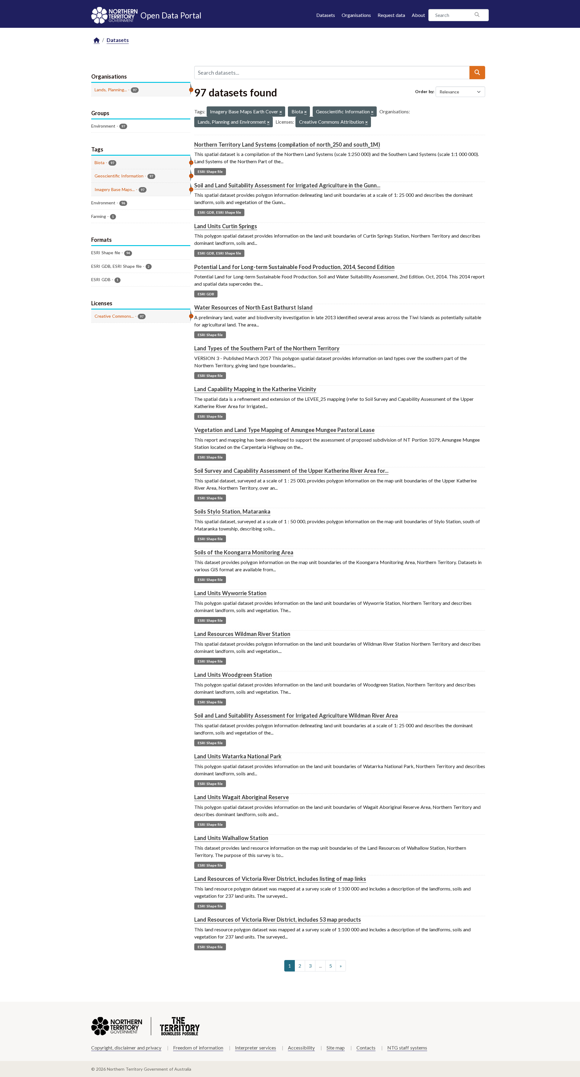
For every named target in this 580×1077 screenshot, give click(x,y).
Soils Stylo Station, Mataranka (232, 511)
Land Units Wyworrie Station (230, 593)
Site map (336, 1047)
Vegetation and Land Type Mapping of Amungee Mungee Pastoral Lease (284, 430)
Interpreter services (255, 1047)
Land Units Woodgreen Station (233, 674)
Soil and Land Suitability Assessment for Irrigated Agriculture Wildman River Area (296, 715)
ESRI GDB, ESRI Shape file (219, 212)
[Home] (97, 40)
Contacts (365, 1047)
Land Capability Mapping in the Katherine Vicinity (255, 389)
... (320, 965)
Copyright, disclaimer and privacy (126, 1047)
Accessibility (301, 1047)
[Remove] (280, 112)
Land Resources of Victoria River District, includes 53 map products (277, 919)
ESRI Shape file (210, 171)
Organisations (356, 15)
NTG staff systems (407, 1047)
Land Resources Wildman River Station (242, 634)
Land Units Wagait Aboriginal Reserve (241, 797)
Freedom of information (198, 1047)
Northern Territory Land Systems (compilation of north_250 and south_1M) (287, 144)
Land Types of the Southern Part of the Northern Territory (267, 348)
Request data (391, 15)
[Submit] (477, 72)
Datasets (325, 15)
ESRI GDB (206, 294)
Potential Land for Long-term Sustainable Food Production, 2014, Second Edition (294, 267)
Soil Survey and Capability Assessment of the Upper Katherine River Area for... (291, 470)
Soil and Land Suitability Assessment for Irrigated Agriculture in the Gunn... (287, 185)
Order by (424, 91)
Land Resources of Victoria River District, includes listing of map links (280, 878)
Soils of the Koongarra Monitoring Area (243, 552)
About (418, 15)
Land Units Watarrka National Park (238, 756)
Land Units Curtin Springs (225, 226)
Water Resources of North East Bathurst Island (253, 307)
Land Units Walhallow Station (231, 838)
